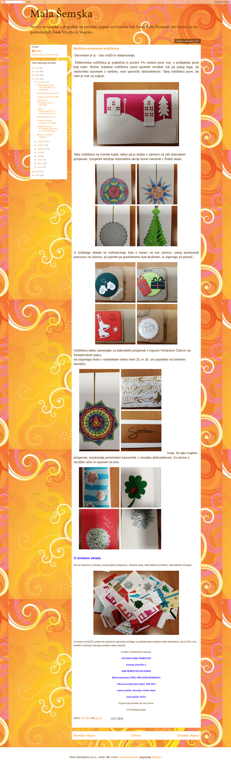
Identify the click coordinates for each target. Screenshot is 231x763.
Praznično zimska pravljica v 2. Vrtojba (46, 122)
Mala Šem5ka (61, 14)
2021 (37, 79)
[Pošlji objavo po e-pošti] (111, 718)
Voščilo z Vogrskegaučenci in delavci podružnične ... (47, 111)
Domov (136, 735)
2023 (37, 71)
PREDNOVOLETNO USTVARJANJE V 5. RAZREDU (46, 87)
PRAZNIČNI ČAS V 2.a (46, 117)
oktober (40, 145)
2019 (37, 175)
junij (39, 152)
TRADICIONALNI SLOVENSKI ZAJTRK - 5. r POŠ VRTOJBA (47, 128)
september (42, 149)
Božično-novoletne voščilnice (45, 136)
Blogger (156, 757)
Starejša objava (188, 735)
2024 (37, 68)
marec (40, 160)
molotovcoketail (128, 757)
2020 (37, 171)
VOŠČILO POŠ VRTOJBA (48, 97)
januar (40, 167)
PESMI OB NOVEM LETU (48, 93)
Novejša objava (84, 735)
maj (39, 156)
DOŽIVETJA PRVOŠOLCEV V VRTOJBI (45, 103)
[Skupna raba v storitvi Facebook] (119, 718)
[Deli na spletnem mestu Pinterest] (122, 718)
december (42, 82)
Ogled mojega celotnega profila (45, 54)
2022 (37, 75)
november (42, 141)
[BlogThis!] (114, 718)
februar (40, 163)
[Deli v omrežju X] (117, 718)
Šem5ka (38, 51)
